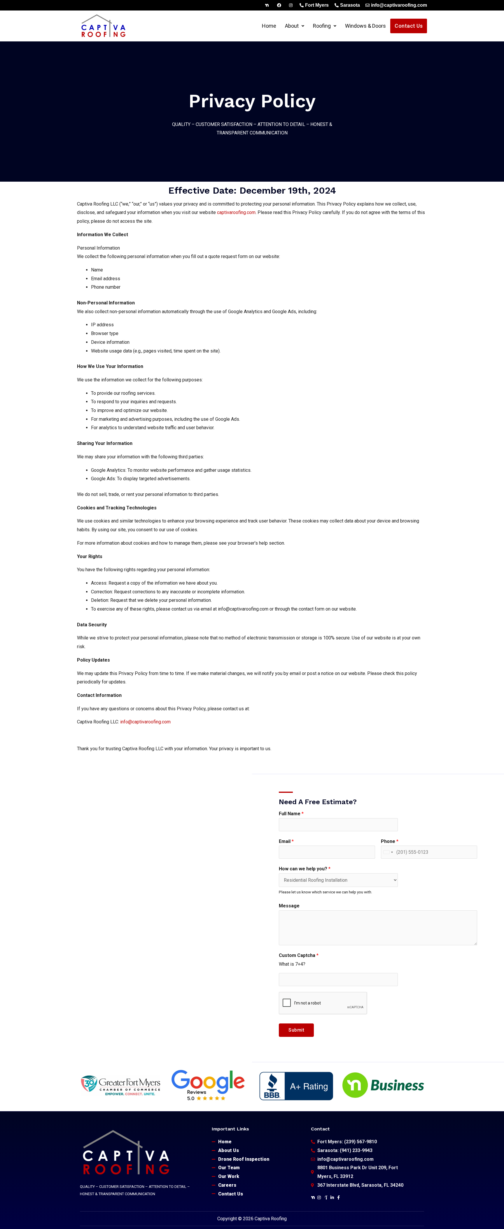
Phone (389, 841)
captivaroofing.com (236, 212)
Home (269, 26)
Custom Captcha (298, 955)
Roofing (322, 26)
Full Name (291, 813)
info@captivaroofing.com (145, 722)
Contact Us (409, 26)
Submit (296, 1030)
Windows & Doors (365, 26)
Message (289, 906)
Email (286, 841)
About (292, 26)
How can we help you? (304, 869)
